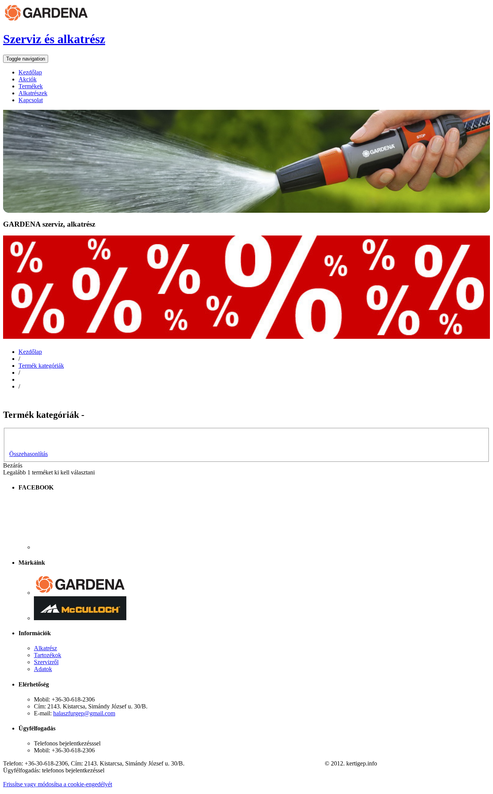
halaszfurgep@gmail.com (84, 713)
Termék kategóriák (41, 365)
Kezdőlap (30, 351)
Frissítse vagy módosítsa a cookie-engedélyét (57, 784)
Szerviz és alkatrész (54, 39)
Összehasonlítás (28, 454)
